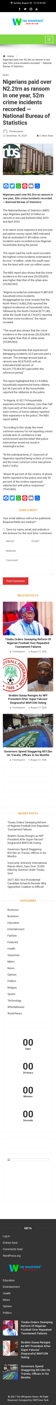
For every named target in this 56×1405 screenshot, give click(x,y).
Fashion (12, 935)
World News (14, 1013)
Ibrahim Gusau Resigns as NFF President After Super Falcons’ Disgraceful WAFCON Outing (28, 699)
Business (13, 909)
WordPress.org (12, 1255)
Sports (11, 994)
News (6, 75)
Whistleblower (15, 1007)
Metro (10, 961)
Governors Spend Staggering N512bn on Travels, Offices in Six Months (28, 753)
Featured (12, 942)
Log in (6, 1236)
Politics (11, 981)
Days (28, 1049)
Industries (13, 955)
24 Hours (28, 1073)
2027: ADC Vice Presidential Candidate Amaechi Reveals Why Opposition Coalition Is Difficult (26, 883)
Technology (14, 1000)
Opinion (11, 974)
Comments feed (12, 1249)
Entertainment (15, 929)
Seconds (28, 1120)
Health (11, 948)
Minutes (28, 1096)
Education (13, 922)
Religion (12, 987)
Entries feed (10, 1242)
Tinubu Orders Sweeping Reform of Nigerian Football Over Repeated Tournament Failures (28, 643)
